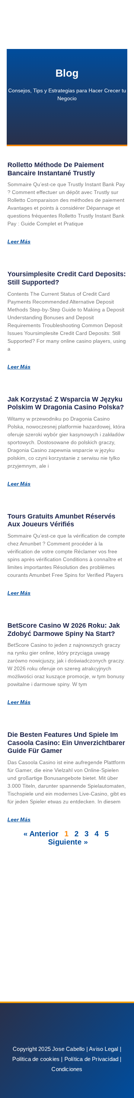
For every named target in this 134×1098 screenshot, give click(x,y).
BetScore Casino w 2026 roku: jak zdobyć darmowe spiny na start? (63, 629)
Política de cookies (36, 1059)
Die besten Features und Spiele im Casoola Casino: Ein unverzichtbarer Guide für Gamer (66, 742)
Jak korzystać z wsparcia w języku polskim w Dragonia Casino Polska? (65, 403)
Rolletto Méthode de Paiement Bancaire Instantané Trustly (55, 169)
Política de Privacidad (91, 1059)
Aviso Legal (103, 1049)
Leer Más (19, 241)
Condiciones (66, 1069)
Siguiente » (68, 842)
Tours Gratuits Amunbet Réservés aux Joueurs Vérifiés (61, 520)
